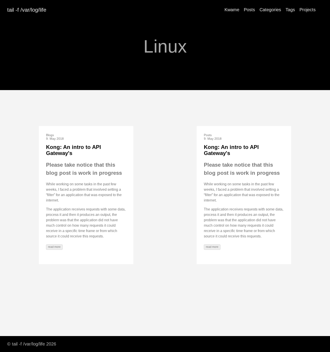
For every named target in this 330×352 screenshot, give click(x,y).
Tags (290, 9)
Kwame (231, 9)
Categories (270, 9)
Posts (249, 9)
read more (54, 246)
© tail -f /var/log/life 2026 (31, 343)
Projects (307, 9)
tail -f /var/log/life (26, 10)
